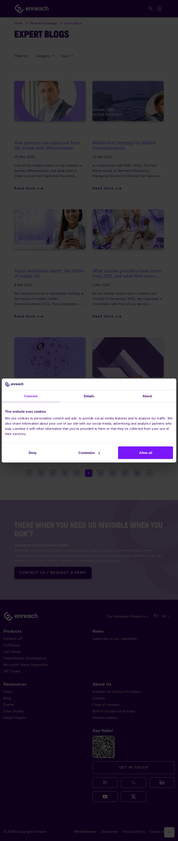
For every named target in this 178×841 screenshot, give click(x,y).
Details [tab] (89, 396)
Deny (32, 453)
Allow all (145, 453)
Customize (86, 453)
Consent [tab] (30, 396)
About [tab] (147, 396)
